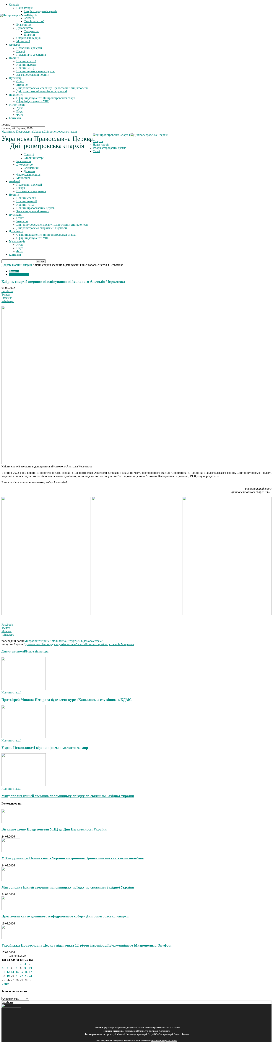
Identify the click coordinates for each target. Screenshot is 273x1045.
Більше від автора (36, 651)
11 (3, 971)
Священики (31, 31)
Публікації (15, 78)
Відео (19, 111)
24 (30, 976)
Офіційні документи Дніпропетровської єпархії (46, 98)
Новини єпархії (26, 61)
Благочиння (23, 161)
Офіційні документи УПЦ (32, 101)
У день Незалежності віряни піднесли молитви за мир (44, 748)
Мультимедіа (17, 104)
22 (21, 976)
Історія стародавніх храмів (40, 11)
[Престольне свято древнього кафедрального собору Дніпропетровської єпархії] (10, 909)
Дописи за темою (12, 651)
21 (17, 976)
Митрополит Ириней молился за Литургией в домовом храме (63, 640)
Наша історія (24, 7)
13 (12, 971)
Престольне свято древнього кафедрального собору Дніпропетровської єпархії (65, 916)
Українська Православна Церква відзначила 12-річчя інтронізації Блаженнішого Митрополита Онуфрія (86, 945)
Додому (6, 264)
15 (21, 971)
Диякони (29, 34)
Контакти (15, 118)
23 (26, 976)
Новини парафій (26, 64)
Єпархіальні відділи (28, 37)
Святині (29, 154)
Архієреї (14, 44)
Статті (20, 81)
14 (17, 971)
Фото (19, 114)
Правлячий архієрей (29, 48)
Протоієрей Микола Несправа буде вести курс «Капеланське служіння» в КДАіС (66, 700)
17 (30, 971)
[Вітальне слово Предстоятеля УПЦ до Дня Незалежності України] (10, 822)
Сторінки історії (34, 157)
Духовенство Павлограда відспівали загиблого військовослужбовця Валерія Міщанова (79, 644)
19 (8, 976)
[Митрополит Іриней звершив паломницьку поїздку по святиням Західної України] (23, 785)
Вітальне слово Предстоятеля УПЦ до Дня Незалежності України (54, 829)
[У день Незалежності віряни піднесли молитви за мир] (23, 737)
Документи (16, 94)
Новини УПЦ (25, 68)
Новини (14, 58)
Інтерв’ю (22, 84)
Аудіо (19, 108)
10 (30, 967)
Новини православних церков (35, 71)
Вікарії (20, 51)
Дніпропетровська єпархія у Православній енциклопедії (52, 88)
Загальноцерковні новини (32, 74)
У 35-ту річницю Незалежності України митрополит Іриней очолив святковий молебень (72, 858)
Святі (96, 151)
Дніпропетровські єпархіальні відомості (41, 91)
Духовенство (24, 164)
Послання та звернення (31, 54)
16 (26, 971)
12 (8, 971)
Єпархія (14, 4)
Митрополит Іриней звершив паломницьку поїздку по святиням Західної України (67, 796)
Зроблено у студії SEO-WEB (164, 1041)
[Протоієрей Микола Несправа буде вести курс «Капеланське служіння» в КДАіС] (23, 689)
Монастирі (23, 41)
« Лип (5, 983)
